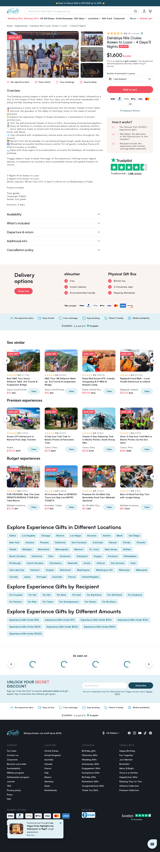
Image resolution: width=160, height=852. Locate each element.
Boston (60, 535)
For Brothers (109, 601)
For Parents (15, 601)
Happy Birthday (127, 750)
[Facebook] (129, 733)
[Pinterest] (150, 733)
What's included (18, 223)
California (60, 542)
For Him (47, 594)
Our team (11, 750)
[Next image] (92, 76)
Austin (87, 563)
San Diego (134, 535)
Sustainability (13, 768)
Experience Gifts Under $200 (24, 626)
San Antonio (117, 563)
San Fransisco (79, 542)
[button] (80, 18)
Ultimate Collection (129, 785)
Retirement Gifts (90, 781)
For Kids (32, 601)
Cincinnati (65, 556)
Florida (126, 542)
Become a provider (16, 764)
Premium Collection (129, 790)
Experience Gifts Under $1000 (25, 633)
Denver (113, 542)
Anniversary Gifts (90, 764)
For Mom (61, 594)
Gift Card (107, 18)
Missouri (78, 549)
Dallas (12, 535)
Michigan (27, 549)
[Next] (74, 54)
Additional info (17, 241)
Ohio (50, 556)
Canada (13, 576)
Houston (91, 535)
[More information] (142, 33)
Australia (57, 576)
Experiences (21, 26)
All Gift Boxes (47, 18)
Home (10, 26)
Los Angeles (28, 535)
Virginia (50, 570)
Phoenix (44, 542)
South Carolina (35, 563)
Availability (14, 214)
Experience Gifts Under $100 (96, 619)
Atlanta (101, 563)
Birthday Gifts (31, 18)
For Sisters (90, 601)
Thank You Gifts (90, 790)
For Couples (15, 594)
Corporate (119, 18)
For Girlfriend (115, 594)
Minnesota (43, 549)
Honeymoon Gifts (91, 772)
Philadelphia (130, 556)
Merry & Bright (126, 768)
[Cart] (150, 11)
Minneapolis (61, 549)
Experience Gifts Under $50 (24, 619)
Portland (112, 556)
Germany (48, 781)
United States (51, 750)
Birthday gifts (89, 750)
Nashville (72, 563)
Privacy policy (14, 790)
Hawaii (12, 549)
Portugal (41, 576)
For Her (32, 594)
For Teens (48, 601)
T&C (9, 785)
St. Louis (94, 549)
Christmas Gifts (90, 755)
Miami (119, 535)
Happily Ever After (128, 777)
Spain (47, 785)
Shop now (23, 291)
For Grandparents (69, 601)
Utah (133, 563)
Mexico (48, 777)
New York (14, 542)
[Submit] (136, 11)
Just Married (125, 759)
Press (9, 794)
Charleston (56, 563)
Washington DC (104, 570)
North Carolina (17, 556)
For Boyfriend (94, 594)
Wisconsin (124, 570)
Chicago (45, 535)
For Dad (76, 594)
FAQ (9, 799)
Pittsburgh (15, 563)
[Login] (144, 11)
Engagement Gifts (91, 768)
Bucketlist (124, 764)
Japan (27, 576)
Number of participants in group (121, 74)
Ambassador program (18, 777)
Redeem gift (146, 18)
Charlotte (37, 556)
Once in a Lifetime (128, 772)
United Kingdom (90, 576)
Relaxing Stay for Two (130, 781)
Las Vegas (75, 535)
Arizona (30, 542)
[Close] (60, 829)
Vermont (35, 570)
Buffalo (127, 549)
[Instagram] (134, 733)
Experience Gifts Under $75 (60, 619)
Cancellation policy (20, 250)
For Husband (135, 594)
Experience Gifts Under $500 (99, 626)
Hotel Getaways (64, 18)
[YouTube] (139, 733)
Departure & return (20, 232)
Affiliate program (15, 772)
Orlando (141, 542)
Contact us (12, 755)
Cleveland (82, 556)
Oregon (98, 556)
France (71, 576)
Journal (11, 781)
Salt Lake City (16, 570)
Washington (83, 570)
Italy (46, 772)
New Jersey (111, 549)
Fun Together (126, 755)
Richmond (65, 570)
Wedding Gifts (15, 18)
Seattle (106, 535)
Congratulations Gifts (93, 785)
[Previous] (7, 360)
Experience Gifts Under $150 (133, 619)
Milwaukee (141, 570)
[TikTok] (145, 733)
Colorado (98, 542)
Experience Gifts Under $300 (62, 626)
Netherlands (50, 790)
